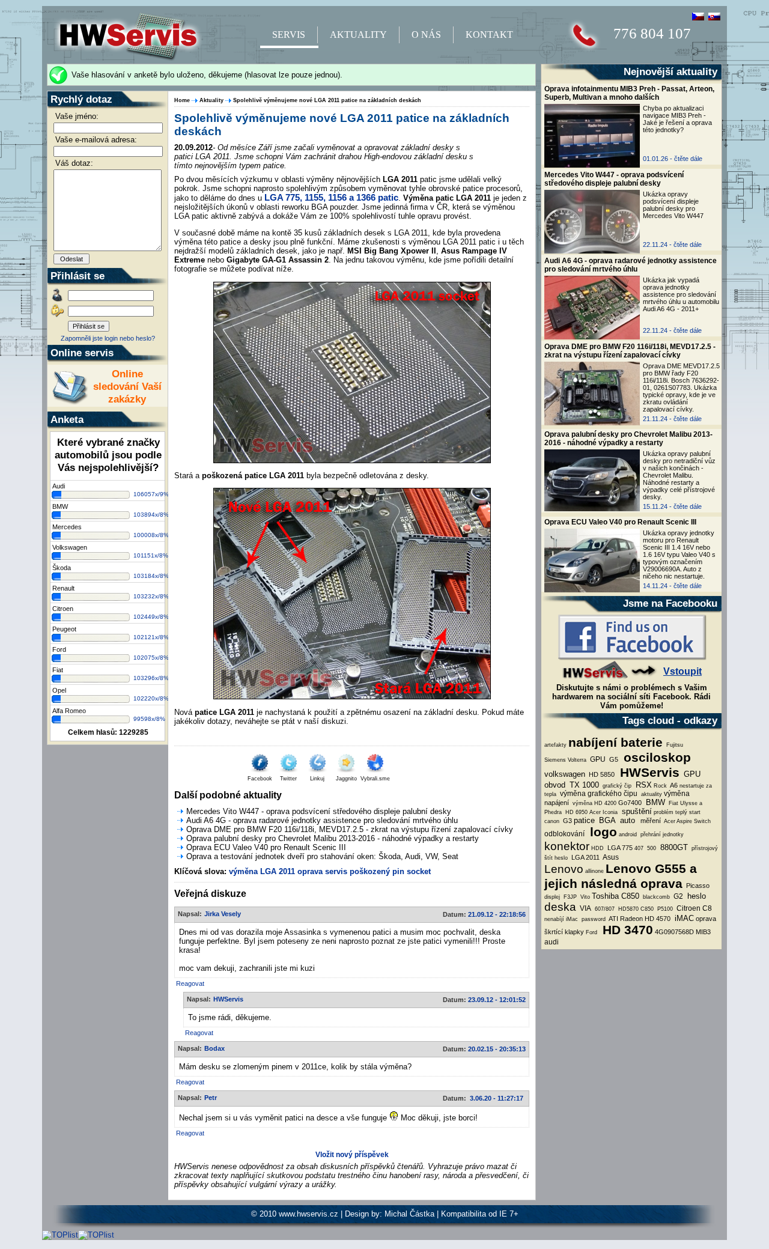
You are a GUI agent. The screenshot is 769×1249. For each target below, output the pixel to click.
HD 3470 (626, 930)
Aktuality (211, 100)
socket (419, 871)
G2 (677, 896)
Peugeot (64, 629)
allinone (594, 871)
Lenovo (563, 869)
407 (638, 848)
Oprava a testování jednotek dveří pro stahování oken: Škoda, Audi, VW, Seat (322, 856)
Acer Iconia (603, 812)
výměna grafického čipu (597, 793)
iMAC (683, 918)
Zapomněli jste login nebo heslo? (108, 338)
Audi (58, 486)
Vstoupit (682, 671)
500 (650, 848)
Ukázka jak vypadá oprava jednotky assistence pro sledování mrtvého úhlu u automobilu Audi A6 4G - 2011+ (681, 294)
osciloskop (655, 757)
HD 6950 (576, 812)
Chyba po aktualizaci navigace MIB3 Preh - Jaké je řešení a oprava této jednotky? (677, 119)
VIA (584, 908)
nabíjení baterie (615, 742)
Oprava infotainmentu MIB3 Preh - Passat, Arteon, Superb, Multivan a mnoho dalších (629, 93)
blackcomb (655, 897)
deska (560, 907)
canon (551, 821)
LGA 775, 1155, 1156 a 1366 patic (331, 197)
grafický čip (616, 786)
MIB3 (703, 931)
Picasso (697, 885)
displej (552, 897)
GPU (597, 759)
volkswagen (564, 774)
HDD (597, 848)
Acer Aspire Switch (687, 821)
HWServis (647, 772)
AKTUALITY (358, 34)
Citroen (62, 608)
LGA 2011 (585, 857)
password (593, 919)
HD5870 (627, 909)
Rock (660, 786)
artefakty (555, 745)
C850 (647, 909)
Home (182, 100)
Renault (63, 588)
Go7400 (630, 802)
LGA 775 (619, 847)
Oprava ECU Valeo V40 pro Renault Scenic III (620, 522)
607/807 (604, 909)
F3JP (569, 897)
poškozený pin (377, 871)
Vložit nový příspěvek (352, 1154)
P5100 (664, 909)
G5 (612, 759)
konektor (566, 846)
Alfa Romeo (69, 710)
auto (626, 820)
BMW (654, 802)
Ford (591, 932)
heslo (561, 858)
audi (551, 942)
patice (584, 820)
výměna (677, 793)
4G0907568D (674, 931)
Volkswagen (69, 547)
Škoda (61, 567)
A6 (673, 785)
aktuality (650, 794)
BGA (606, 820)
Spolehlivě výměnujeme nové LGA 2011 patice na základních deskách (327, 100)
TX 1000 (583, 784)
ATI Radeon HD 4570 (638, 918)
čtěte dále (688, 158)
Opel (59, 690)
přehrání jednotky (661, 834)
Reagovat (190, 983)
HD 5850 (601, 774)
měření (650, 820)
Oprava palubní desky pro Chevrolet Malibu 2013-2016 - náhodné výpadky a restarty (628, 438)
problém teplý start (677, 812)
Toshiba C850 (615, 896)
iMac (572, 919)
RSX (642, 784)
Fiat (57, 669)
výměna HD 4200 (593, 803)
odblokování (564, 834)
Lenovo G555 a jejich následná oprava (620, 876)
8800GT (673, 847)
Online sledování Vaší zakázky (127, 386)
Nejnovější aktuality (670, 71)
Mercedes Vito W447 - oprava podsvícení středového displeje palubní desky (614, 179)
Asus (610, 857)
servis (336, 871)
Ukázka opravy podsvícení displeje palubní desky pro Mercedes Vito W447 (673, 204)
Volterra (577, 760)
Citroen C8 (693, 908)
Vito (584, 897)
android (628, 834)
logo (601, 832)
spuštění (635, 811)
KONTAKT (489, 34)
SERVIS (288, 34)
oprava (310, 871)
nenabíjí (554, 919)
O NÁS (426, 34)
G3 (566, 820)
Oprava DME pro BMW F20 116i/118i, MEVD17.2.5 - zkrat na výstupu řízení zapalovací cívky (630, 350)
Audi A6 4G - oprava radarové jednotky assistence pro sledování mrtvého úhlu (630, 265)
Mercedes (67, 526)
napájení (556, 802)
